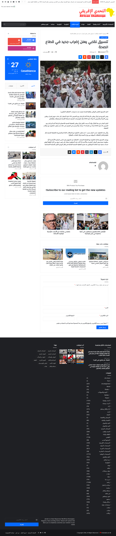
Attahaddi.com (105, 532)
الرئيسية (105, 33)
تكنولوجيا (66, 24)
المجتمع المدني (106, 440)
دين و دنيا (107, 479)
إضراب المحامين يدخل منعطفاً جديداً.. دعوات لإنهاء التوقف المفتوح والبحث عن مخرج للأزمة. (29, 164)
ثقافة (108, 468)
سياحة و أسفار (106, 485)
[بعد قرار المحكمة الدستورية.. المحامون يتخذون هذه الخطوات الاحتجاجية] (71, 361)
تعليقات (11, 86)
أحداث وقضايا (96, 24)
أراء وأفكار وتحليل (105, 409)
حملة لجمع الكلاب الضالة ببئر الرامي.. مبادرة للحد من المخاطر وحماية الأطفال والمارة (14, 164)
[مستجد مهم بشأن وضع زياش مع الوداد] (63, 356)
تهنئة (109, 465)
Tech (108, 381)
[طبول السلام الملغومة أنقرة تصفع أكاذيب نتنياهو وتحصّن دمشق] (14, 175)
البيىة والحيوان (106, 426)
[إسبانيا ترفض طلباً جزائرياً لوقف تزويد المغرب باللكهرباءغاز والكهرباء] (80, 361)
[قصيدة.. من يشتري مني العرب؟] (31, 106)
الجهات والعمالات (52, 357)
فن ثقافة (107, 493)
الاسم (106, 307)
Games (106, 395)
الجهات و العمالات (41, 357)
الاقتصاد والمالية (106, 420)
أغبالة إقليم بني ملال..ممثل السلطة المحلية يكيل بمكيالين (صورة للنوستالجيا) (16, 133)
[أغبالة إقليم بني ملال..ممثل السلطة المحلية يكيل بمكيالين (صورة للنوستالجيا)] (31, 133)
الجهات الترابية (42, 354)
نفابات (108, 507)
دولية (108, 476)
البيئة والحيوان (106, 423)
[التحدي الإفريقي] (97, 12)
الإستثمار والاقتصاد (105, 417)
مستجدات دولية (106, 505)
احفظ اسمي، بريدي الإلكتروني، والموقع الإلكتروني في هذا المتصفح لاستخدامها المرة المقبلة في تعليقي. (81, 323)
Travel (107, 398)
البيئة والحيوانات (102, 392)
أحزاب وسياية (106, 403)
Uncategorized (105, 383)
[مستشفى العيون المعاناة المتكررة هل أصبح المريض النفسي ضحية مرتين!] (98, 254)
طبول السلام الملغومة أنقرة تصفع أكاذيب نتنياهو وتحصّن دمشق (14, 183)
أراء (109, 406)
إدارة (108, 412)
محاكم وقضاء (106, 502)
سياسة (52, 24)
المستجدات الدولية (105, 445)
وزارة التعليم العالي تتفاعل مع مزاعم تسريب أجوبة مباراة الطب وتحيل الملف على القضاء (54, 263)
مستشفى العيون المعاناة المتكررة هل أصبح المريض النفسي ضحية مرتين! (98, 263)
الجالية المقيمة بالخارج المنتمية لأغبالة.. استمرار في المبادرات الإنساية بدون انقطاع (16, 124)
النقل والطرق (106, 457)
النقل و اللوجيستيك (43, 363)
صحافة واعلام (106, 490)
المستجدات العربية (105, 448)
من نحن (17, 532)
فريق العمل (23, 532)
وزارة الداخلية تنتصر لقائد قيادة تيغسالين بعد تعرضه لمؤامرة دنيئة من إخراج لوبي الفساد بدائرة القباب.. (16, 95)
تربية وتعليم (107, 459)
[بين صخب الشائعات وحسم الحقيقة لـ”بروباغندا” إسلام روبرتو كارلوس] (80, 351)
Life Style (107, 378)
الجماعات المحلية (41, 351)
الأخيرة (22, 86)
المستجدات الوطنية (105, 454)
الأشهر (33, 86)
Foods (107, 389)
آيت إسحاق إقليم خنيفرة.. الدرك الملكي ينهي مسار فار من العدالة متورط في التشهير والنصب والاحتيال (16, 114)
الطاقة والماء (106, 434)
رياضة (108, 482)
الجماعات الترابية (105, 429)
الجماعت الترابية (52, 354)
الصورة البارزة (42, 360)
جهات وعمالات (106, 471)
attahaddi (102, 52)
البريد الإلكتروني (103, 315)
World (108, 386)
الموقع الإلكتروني (70, 315)
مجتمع (108, 499)
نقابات (108, 510)
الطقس (108, 437)
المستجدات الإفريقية (108, 24)
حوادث (83, 24)
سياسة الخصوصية (9, 532)
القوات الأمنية (53, 363)
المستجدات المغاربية (104, 451)
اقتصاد (89, 24)
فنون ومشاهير (44, 24)
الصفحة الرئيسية (32, 532)
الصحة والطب (75, 24)
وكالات (108, 513)
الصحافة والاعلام (52, 360)
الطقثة (35, 360)
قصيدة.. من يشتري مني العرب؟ (16, 103)
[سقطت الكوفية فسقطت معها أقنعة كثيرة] (63, 361)
